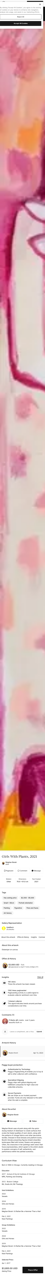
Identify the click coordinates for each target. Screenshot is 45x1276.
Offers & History (23, 937)
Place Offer (33, 1270)
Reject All (20, 17)
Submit (39, 1032)
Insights (34, 937)
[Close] (40, 4)
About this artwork (8, 937)
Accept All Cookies (21, 23)
